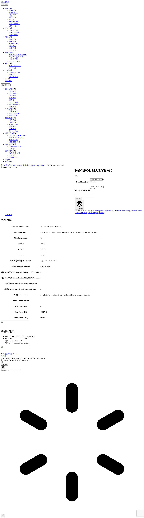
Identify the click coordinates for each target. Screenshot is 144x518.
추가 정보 (8, 215)
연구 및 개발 (14, 21)
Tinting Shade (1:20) (82, 190)
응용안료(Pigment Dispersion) (33, 165)
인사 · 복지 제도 (15, 66)
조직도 (11, 19)
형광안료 (12, 41)
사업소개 (8, 28)
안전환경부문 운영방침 (18, 55)
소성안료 (12, 48)
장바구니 (78, 198)
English (7, 79)
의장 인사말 (13, 13)
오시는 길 (12, 26)
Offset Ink (83, 213)
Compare (4, 364)
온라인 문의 (13, 77)
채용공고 (12, 68)
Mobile (77, 213)
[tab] (8, 215)
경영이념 (12, 15)
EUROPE (8, 81)
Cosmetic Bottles (136, 211)
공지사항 (12, 74)
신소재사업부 (14, 32)
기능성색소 (13, 50)
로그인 (3, 356)
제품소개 (8, 37)
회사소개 (8, 8)
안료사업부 (13, 30)
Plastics (101, 213)
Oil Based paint (93, 213)
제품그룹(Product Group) (13, 165)
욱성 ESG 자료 (14, 61)
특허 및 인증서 (14, 24)
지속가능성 (9, 52)
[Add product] (2, 362)
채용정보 (8, 63)
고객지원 (8, 70)
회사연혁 (12, 17)
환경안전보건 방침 (16, 57)
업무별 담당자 (14, 72)
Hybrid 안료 (13, 44)
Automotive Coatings (123, 211)
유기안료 (12, 39)
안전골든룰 (13, 59)
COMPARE (79, 208)
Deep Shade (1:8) (82, 182)
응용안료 (12, 46)
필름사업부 (13, 35)
